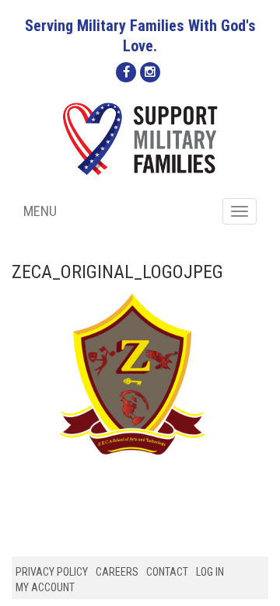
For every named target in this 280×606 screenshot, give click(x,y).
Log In (210, 572)
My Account (45, 587)
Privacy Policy (52, 572)
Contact (167, 572)
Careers (117, 572)
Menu (40, 211)
